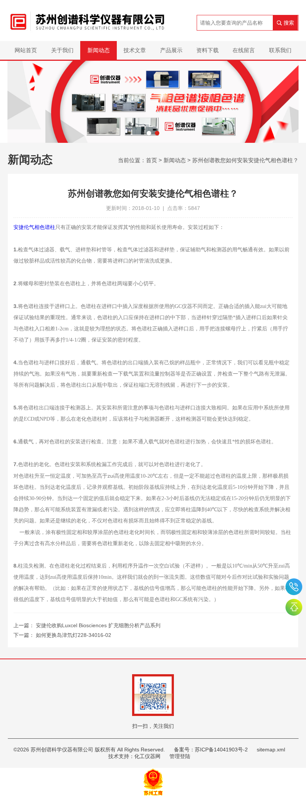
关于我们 (62, 50)
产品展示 (171, 50)
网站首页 (26, 50)
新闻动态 (98, 50)
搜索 (289, 23)
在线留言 (243, 50)
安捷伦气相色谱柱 (34, 227)
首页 (151, 160)
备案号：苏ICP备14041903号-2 (211, 750)
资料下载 (207, 50)
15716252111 (293, 586)
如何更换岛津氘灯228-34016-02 (73, 635)
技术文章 (135, 50)
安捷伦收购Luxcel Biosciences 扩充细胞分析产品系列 (98, 625)
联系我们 (280, 50)
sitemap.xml (271, 750)
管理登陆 (179, 756)
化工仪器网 (147, 756)
